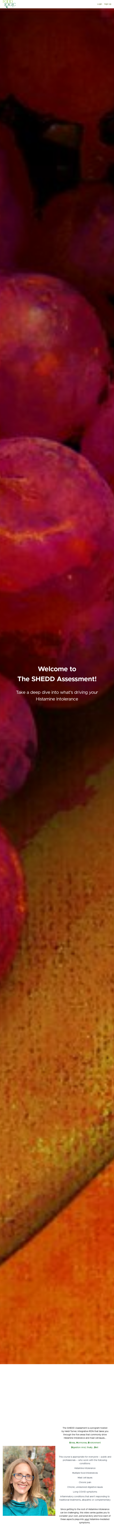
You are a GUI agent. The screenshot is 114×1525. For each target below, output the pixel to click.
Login (99, 4)
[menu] (103, 4)
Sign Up (107, 4)
